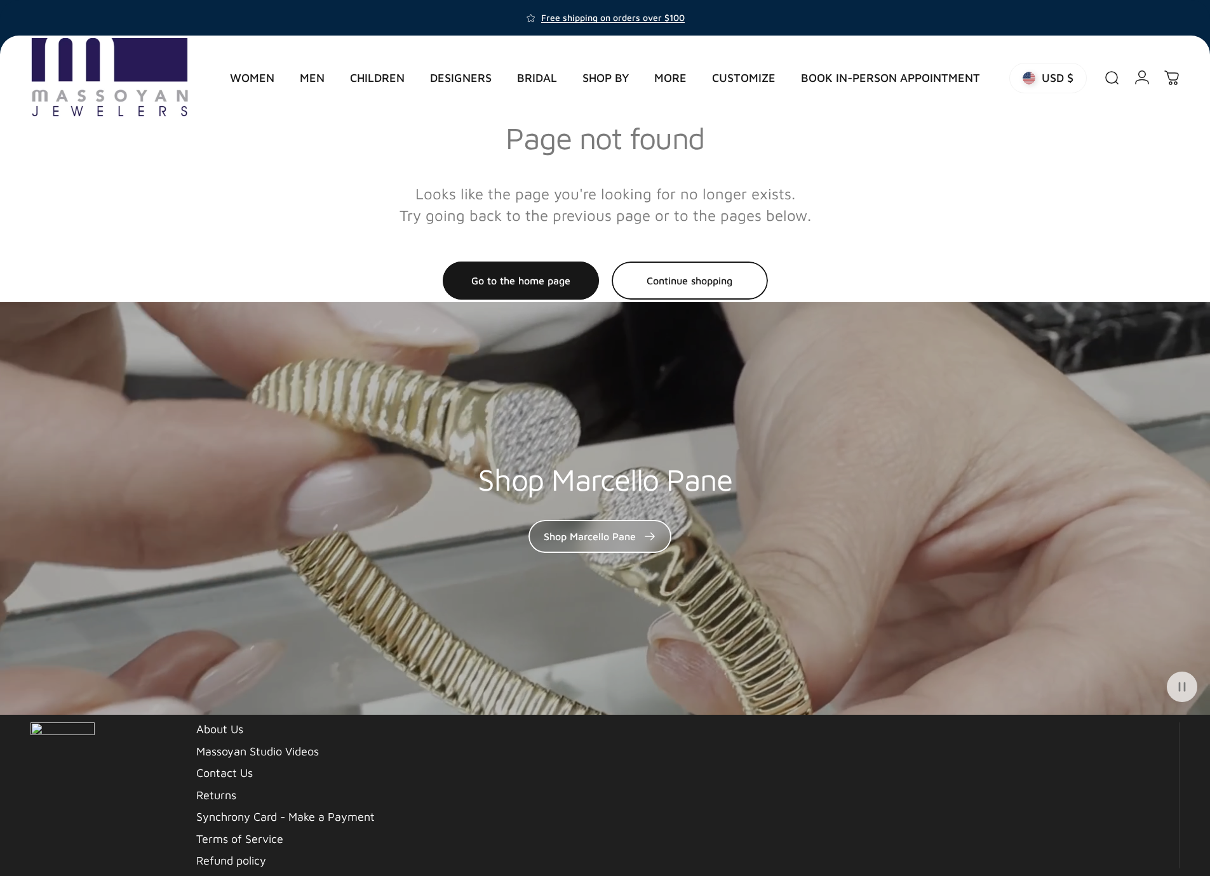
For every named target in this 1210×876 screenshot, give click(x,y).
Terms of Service (239, 839)
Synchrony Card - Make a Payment (285, 816)
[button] (1182, 687)
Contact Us (224, 773)
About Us (219, 729)
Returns (216, 795)
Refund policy (231, 860)
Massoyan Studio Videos (257, 751)
